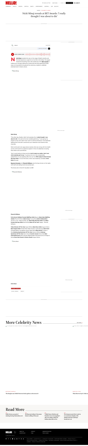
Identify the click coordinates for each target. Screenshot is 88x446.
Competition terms (43, 440)
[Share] (49, 49)
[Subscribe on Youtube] (14, 438)
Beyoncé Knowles (15, 163)
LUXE (52, 6)
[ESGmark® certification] (14, 432)
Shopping (46, 6)
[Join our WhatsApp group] (23, 438)
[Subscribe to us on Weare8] (21, 438)
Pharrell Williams (27, 163)
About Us (22, 431)
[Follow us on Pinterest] (19, 438)
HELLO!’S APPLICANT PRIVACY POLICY (68, 440)
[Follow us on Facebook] (8, 438)
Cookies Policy (37, 438)
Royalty (14, 6)
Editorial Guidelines (54, 440)
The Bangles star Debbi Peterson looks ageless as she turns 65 (22, 393)
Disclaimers (30, 438)
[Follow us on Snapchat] (16, 438)
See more (79, 322)
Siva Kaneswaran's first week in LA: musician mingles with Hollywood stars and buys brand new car (72, 416)
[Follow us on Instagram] (6, 438)
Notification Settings (32, 440)
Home (38, 10)
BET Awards (45, 61)
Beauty (31, 6)
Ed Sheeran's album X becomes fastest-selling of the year (33, 415)
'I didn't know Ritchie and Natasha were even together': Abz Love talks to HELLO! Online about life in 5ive (52, 416)
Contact (33, 431)
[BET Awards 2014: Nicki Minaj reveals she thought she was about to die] (77, 3)
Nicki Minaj (18, 58)
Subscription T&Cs (47, 431)
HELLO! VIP (56, 6)
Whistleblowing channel (60, 438)
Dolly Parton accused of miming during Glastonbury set (14, 415)
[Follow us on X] (10, 438)
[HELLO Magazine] (11, 3)
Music (22, 291)
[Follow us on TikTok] (12, 438)
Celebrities (8, 6)
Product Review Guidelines (38, 441)
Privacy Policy (71, 438)
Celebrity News (46, 10)
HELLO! (16, 45)
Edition (55, 3)
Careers (29, 441)
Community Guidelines (47, 438)
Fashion (20, 6)
